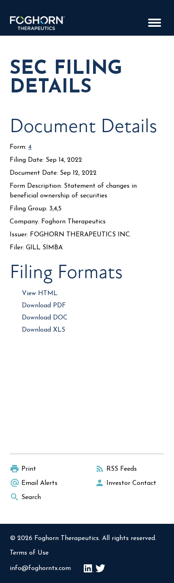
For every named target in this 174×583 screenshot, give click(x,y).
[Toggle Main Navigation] (154, 22)
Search (31, 497)
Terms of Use (29, 553)
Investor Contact (131, 483)
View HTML (39, 293)
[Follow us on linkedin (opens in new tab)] (88, 568)
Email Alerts (39, 483)
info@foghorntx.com (40, 568)
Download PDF (44, 305)
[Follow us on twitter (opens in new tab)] (100, 568)
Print (28, 469)
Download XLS (43, 330)
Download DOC (45, 318)
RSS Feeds (121, 469)
